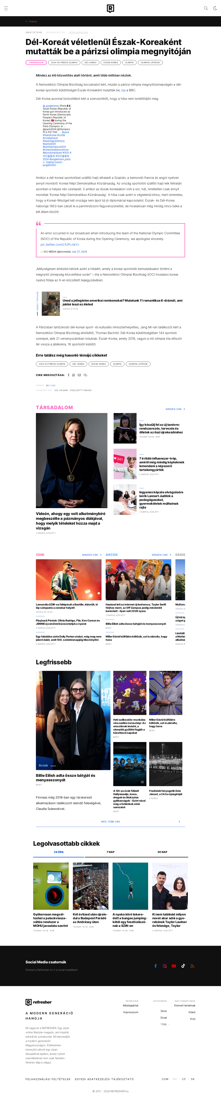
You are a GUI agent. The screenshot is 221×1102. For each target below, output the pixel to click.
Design (181, 555)
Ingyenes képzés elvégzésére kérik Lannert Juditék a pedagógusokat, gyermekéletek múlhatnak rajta (161, 499)
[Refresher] (110, 8)
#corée (61, 134)
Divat (164, 1017)
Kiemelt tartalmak (184, 1005)
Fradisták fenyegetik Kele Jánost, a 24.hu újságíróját (165, 792)
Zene (40, 555)
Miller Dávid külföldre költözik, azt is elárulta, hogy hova (136, 638)
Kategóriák (160, 1001)
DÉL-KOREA (90, 62)
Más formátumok (185, 1001)
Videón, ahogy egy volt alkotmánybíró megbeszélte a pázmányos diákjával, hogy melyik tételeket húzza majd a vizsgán (70, 520)
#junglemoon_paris (59, 159)
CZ (184, 1079)
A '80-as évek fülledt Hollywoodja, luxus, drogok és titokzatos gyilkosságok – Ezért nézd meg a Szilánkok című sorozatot (129, 799)
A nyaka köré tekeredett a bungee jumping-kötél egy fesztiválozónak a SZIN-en (130, 920)
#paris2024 (49, 143)
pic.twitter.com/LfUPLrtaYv (60, 244)
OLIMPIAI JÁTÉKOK (150, 62)
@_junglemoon (51, 105)
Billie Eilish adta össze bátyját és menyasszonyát (136, 623)
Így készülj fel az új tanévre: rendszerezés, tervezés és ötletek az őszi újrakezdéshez (161, 428)
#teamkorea (49, 134)
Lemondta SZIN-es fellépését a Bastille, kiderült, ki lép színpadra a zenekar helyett (67, 606)
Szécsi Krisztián (78, 32)
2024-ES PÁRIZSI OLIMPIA (64, 62)
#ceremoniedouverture (56, 149)
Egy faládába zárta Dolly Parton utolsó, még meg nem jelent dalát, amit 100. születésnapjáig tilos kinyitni (69, 638)
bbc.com (51, 385)
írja (123, 90)
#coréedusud (50, 137)
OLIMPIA (129, 62)
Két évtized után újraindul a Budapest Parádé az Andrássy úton (90, 918)
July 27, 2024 (79, 251)
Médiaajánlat (130, 1005)
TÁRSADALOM (36, 62)
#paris (65, 132)
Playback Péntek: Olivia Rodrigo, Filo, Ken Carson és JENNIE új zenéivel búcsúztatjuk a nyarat (68, 622)
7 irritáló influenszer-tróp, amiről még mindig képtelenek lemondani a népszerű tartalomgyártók (161, 464)
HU (175, 1079)
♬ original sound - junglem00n (53, 163)
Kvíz (192, 1019)
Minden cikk (174, 409)
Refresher (132, 1001)
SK (193, 1079)
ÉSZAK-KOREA (111, 62)
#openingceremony (54, 140)
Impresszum (130, 1012)
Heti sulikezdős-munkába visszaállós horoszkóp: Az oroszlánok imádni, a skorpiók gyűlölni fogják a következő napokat (129, 726)
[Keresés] (203, 8)
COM (165, 1079)
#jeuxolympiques (52, 152)
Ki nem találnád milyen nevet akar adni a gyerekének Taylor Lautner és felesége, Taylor (169, 920)
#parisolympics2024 (54, 146)
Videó (191, 1012)
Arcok (112, 555)
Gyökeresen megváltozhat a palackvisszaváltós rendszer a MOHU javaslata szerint (50, 920)
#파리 (66, 152)
